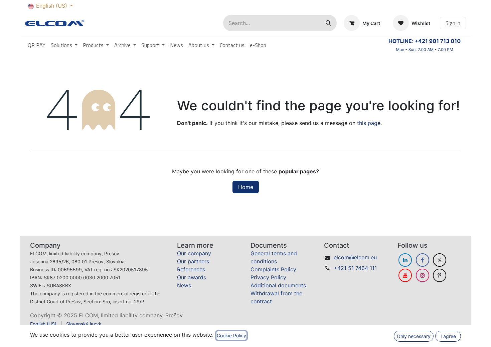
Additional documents (278, 285)
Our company (194, 253)
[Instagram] (422, 275)
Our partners (193, 261)
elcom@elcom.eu (355, 257)
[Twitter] (439, 260)
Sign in (453, 23)
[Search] (328, 23)
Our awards (191, 277)
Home (245, 187)
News (184, 285)
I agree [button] (448, 336)
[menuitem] (36, 45)
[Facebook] (422, 260)
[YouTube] (405, 275)
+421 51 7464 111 (355, 268)
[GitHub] (439, 275)
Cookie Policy (231, 335)
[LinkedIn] (405, 260)
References (191, 269)
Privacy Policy (268, 277)
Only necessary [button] (414, 336)
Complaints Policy (273, 269)
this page (368, 123)
